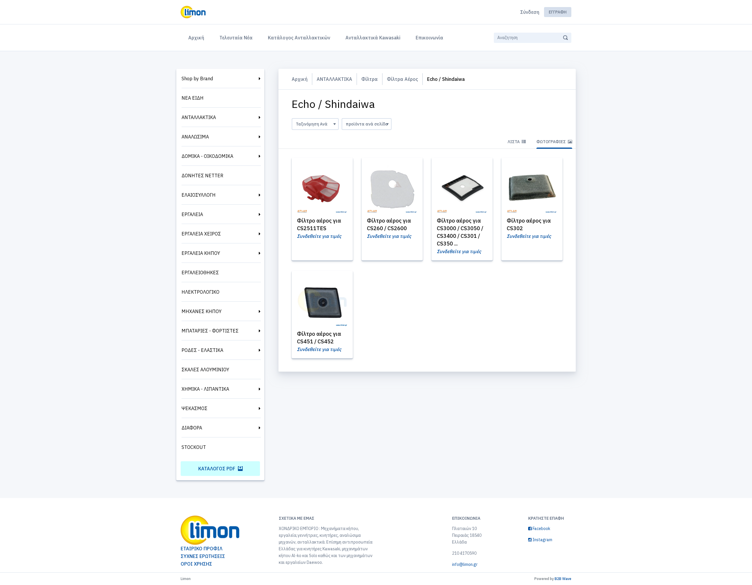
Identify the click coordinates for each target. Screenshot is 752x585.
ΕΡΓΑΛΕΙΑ (192, 214)
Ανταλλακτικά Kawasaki (372, 38)
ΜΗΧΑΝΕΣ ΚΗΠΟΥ (201, 311)
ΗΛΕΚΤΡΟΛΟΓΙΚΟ (200, 292)
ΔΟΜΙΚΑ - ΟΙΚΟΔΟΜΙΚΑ (207, 156)
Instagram (542, 539)
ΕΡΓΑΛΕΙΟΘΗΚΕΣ (200, 272)
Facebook (541, 528)
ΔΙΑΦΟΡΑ (192, 428)
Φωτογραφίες (551, 141)
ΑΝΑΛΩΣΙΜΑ (195, 137)
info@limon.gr (465, 564)
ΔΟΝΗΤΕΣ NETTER (202, 175)
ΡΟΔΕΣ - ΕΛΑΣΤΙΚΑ (202, 350)
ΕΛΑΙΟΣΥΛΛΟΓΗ (199, 195)
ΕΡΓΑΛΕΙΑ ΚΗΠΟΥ (201, 253)
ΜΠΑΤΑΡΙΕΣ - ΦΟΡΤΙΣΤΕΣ (210, 331)
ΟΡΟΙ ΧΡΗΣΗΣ (196, 564)
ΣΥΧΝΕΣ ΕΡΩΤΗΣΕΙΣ (203, 556)
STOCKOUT (194, 447)
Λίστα (514, 141)
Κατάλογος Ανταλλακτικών (299, 38)
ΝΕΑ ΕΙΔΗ (193, 98)
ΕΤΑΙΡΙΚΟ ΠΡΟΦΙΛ (201, 548)
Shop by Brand (197, 78)
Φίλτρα (369, 79)
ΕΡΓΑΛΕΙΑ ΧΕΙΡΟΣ (201, 234)
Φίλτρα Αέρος (402, 79)
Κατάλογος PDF (217, 469)
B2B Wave (563, 578)
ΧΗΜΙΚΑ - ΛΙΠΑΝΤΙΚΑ (205, 389)
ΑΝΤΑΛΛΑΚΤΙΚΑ (199, 117)
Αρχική (197, 37)
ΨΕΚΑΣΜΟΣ (194, 408)
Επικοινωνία (429, 38)
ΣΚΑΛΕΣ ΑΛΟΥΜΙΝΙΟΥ (205, 369)
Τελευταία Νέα (236, 38)
